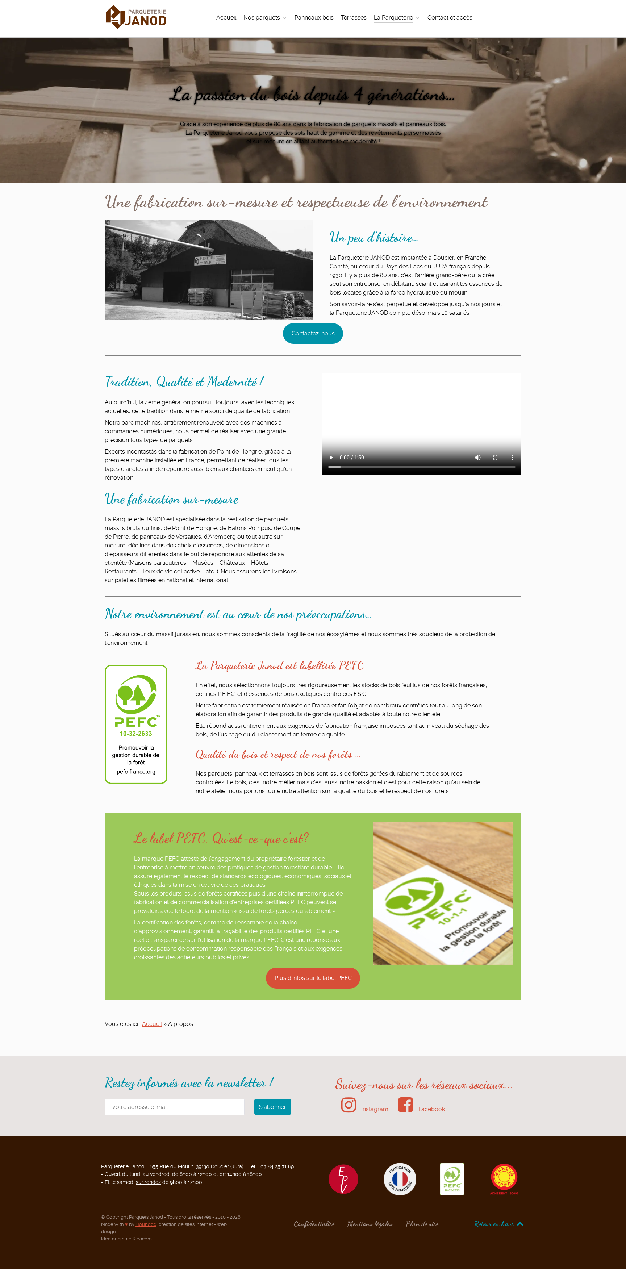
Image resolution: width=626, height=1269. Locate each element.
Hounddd (145, 1224)
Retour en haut (495, 1223)
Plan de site (422, 1223)
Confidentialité (314, 1223)
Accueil (152, 1023)
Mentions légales (369, 1223)
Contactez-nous (313, 333)
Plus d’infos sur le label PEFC (313, 977)
